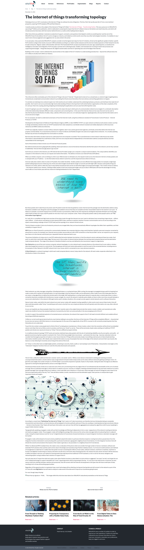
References (60, 3)
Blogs (91, 3)
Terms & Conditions (61, 547)
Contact (106, 3)
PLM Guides (70, 3)
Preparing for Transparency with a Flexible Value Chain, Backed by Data (59, 516)
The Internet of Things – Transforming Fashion (82, 27)
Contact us (96, 547)
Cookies (82, 547)
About (43, 3)
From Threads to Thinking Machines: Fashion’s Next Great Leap (34, 516)
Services (50, 3)
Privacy (89, 547)
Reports (98, 3)
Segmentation (82, 3)
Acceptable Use (73, 547)
